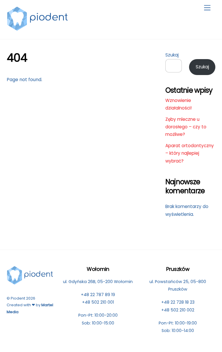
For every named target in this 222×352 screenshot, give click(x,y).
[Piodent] (38, 28)
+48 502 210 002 (177, 310)
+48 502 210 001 (98, 302)
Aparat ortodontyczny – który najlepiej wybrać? (189, 153)
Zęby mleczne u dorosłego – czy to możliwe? (185, 127)
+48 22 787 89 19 (98, 295)
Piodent (18, 298)
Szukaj (172, 55)
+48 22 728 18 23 (178, 302)
